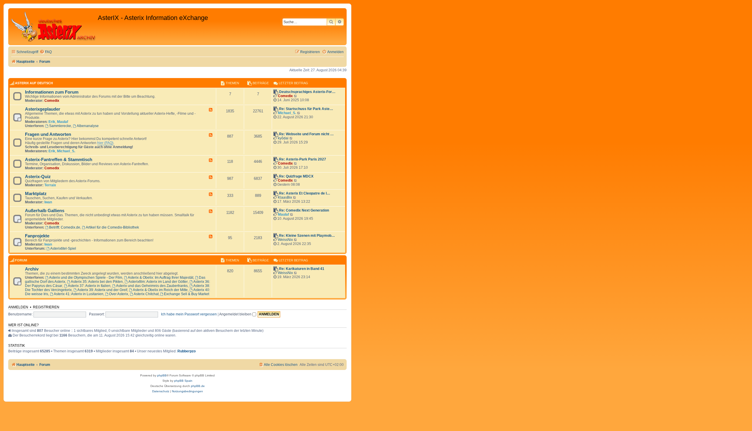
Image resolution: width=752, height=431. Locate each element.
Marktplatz (36, 193)
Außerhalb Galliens (44, 210)
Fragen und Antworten (48, 134)
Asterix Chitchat (146, 294)
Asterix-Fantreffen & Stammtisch (58, 159)
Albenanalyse (88, 126)
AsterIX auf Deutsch (34, 83)
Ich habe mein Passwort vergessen (189, 314)
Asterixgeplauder (42, 109)
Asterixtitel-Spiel (63, 248)
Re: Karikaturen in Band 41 (301, 269)
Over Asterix (118, 294)
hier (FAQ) (105, 143)
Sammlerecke (60, 126)
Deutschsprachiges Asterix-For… (307, 92)
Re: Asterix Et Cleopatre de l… (304, 193)
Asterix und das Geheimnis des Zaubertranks (152, 286)
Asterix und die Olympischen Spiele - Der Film (85, 277)
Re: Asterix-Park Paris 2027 (302, 159)
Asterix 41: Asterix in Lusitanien (78, 294)
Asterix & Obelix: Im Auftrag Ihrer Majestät (160, 277)
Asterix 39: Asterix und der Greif (102, 290)
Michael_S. (287, 113)
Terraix (50, 185)
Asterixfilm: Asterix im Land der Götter (158, 282)
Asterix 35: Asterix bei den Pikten (97, 282)
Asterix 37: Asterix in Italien (89, 286)
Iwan (48, 202)
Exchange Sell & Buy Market (186, 294)
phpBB (162, 375)
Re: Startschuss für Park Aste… (306, 109)
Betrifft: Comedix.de (64, 227)
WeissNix (285, 240)
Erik (51, 122)
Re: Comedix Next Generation (304, 210)
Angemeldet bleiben (235, 314)
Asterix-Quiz (38, 176)
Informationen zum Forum (51, 92)
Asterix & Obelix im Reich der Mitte (160, 290)
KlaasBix (285, 197)
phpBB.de (198, 386)
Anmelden (18, 307)
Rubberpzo (186, 351)
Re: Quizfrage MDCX (296, 176)
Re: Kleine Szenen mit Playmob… (307, 236)
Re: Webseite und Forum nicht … (306, 134)
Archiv (31, 269)
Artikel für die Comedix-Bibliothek (112, 227)
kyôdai (283, 138)
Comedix (51, 101)
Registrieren (46, 307)
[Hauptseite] (54, 27)
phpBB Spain (183, 380)
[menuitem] (46, 52)
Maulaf (62, 122)
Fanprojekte (37, 236)
